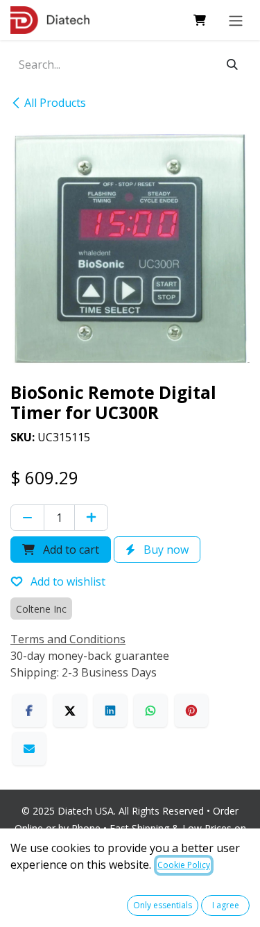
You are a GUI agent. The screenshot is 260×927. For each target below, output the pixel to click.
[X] (70, 710)
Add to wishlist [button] (66, 581)
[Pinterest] (191, 710)
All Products (55, 102)
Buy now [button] (165, 549)
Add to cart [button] (69, 549)
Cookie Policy (183, 865)
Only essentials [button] (162, 905)
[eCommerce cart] (199, 20)
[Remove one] (27, 517)
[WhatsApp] (150, 710)
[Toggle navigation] (236, 20)
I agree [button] (225, 905)
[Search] (232, 64)
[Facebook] (29, 710)
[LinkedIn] (110, 710)
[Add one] (91, 517)
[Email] (29, 748)
